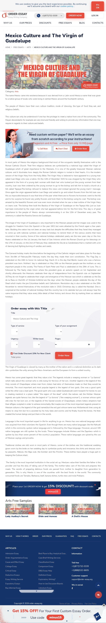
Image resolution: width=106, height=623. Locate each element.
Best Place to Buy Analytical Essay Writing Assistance (53, 553)
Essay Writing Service (14, 579)
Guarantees (61, 536)
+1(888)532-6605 (80, 570)
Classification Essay (46, 562)
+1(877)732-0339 (49, 15)
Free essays (65, 23)
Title (13, 313)
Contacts (97, 23)
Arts (16, 91)
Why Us (7, 23)
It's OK (97, 6)
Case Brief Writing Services (49, 558)
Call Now (43, 149)
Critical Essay (10, 571)
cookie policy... (67, 6)
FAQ (72, 536)
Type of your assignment (66, 326)
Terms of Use (64, 603)
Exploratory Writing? (47, 579)
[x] (53, 614)
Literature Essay (45, 588)
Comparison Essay (46, 566)
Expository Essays (12, 583)
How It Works (22, 536)
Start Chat (63, 149)
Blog (82, 23)
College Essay (11, 566)
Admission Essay (12, 553)
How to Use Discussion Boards (51, 583)
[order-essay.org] (14, 15)
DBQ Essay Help (45, 571)
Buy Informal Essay (13, 588)
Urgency (14, 339)
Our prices (25, 23)
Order (35, 536)
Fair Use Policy (90, 603)
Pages (58, 339)
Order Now (81, 149)
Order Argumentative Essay (16, 558)
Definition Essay (45, 575)
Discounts (45, 23)
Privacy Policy (77, 603)
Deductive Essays (12, 575)
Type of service (17, 326)
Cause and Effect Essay (14, 562)
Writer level (38, 339)
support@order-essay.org (82, 579)
